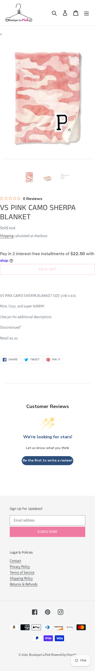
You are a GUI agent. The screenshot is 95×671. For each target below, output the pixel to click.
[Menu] (86, 12)
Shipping (7, 236)
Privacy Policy (20, 567)
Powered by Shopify (63, 655)
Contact (15, 561)
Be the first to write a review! (47, 460)
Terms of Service (22, 573)
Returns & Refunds (24, 584)
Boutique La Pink (39, 655)
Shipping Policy (21, 578)
